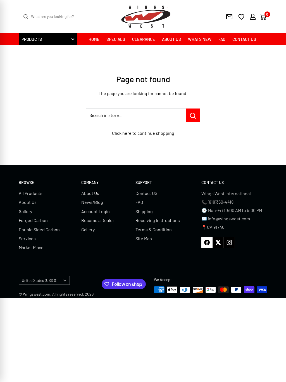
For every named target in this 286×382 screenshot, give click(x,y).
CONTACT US (244, 39)
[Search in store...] (193, 115)
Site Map (143, 238)
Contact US (146, 193)
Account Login (95, 211)
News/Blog (92, 202)
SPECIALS (115, 39)
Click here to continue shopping (143, 133)
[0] (263, 16)
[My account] (251, 17)
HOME (94, 39)
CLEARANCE (143, 39)
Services (27, 238)
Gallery (25, 211)
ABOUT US (171, 39)
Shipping (144, 211)
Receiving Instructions (157, 220)
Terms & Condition (153, 229)
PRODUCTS (32, 39)
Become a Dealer (97, 220)
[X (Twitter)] (218, 242)
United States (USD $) (39, 280)
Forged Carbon (33, 220)
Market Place (31, 247)
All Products (30, 193)
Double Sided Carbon (39, 229)
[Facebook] (207, 242)
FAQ (221, 39)
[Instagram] (229, 242)
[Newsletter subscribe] (229, 16)
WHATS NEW (199, 39)
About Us (28, 202)
